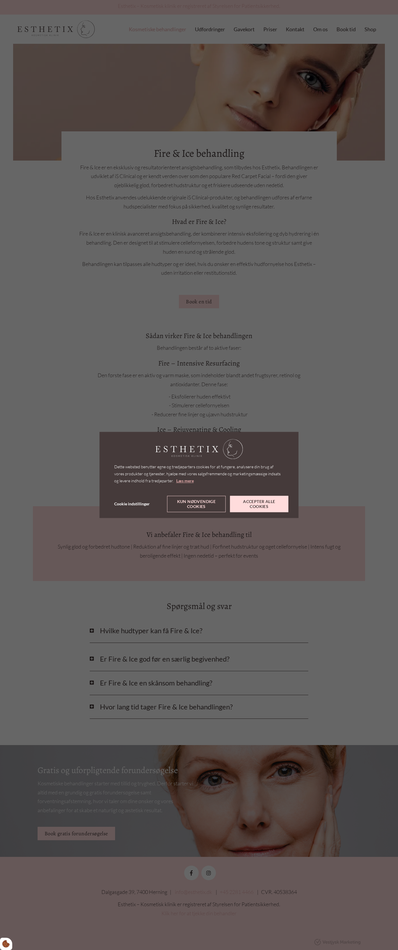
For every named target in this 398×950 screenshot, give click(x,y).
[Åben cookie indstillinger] (6, 944)
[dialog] (199, 475)
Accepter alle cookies (259, 504)
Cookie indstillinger (132, 504)
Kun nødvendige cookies (196, 504)
